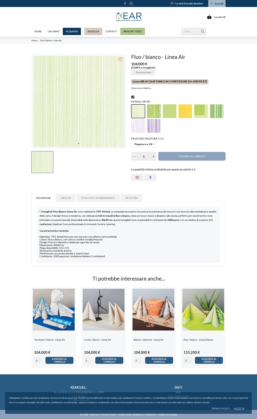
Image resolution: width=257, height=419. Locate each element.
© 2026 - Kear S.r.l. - (91, 414)
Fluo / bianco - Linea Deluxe (198, 339)
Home (38, 31)
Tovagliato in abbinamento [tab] (98, 198)
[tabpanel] (78, 101)
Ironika (173, 414)
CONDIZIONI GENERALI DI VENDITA (137, 414)
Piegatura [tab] (131, 198)
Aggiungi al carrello (192, 156)
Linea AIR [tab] (66, 198)
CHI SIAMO (54, 31)
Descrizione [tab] (43, 198)
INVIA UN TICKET (132, 31)
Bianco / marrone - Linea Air (148, 339)
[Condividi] (133, 97)
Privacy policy (221, 408)
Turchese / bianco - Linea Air (49, 339)
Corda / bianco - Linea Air (97, 339)
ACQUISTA (72, 31)
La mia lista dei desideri (189, 3)
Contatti (111, 31)
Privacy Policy (109, 414)
